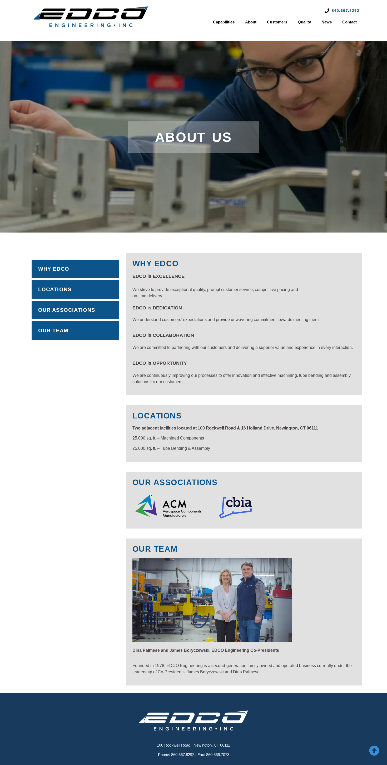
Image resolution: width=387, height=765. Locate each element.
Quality (304, 22)
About (250, 22)
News (326, 22)
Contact (349, 22)
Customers (277, 22)
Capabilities (224, 22)
